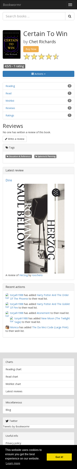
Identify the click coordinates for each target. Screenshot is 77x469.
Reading (10, 86)
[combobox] (34, 16)
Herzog (23, 275)
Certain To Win (45, 33)
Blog (8, 409)
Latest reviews (14, 391)
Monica (14, 327)
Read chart (12, 376)
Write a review (15, 139)
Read (8, 93)
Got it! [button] (59, 457)
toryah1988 (16, 295)
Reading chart (13, 369)
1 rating (19, 66)
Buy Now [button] (31, 49)
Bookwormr (12, 5)
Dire (9, 180)
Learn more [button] (13, 463)
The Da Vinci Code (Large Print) (50, 327)
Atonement (43, 313)
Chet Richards (42, 41)
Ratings (10, 115)
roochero (37, 275)
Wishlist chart (13, 384)
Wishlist (10, 100)
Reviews (10, 108)
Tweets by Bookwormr (16, 426)
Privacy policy (13, 443)
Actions (39, 73)
